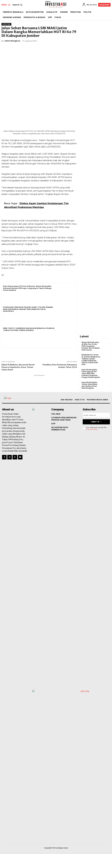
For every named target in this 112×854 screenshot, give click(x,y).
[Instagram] (9, 457)
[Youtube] (20, 457)
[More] (51, 48)
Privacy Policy (91, 429)
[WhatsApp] (45, 48)
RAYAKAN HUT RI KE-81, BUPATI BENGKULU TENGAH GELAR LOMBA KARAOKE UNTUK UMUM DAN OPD (91, 359)
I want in (95, 422)
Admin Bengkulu (12, 41)
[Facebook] (24, 48)
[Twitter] (31, 48)
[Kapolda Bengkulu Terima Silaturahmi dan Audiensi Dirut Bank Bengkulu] (105, 384)
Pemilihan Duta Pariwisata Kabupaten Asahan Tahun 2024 (60, 365)
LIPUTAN (6, 24)
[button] (18, 5)
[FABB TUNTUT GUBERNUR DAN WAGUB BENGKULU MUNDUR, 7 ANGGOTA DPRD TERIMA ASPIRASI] (66, 336)
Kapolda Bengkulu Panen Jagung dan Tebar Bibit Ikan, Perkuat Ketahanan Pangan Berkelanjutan (91, 373)
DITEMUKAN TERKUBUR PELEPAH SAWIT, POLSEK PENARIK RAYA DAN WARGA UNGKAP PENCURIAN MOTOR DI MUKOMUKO (28, 309)
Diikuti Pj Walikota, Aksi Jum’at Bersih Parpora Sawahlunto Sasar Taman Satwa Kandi (18, 367)
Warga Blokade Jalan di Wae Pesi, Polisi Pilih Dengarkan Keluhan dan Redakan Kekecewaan (91, 346)
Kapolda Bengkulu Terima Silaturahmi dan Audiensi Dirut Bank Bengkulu (89, 385)
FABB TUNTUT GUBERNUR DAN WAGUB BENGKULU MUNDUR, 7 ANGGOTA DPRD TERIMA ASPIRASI (29, 329)
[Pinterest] (38, 48)
